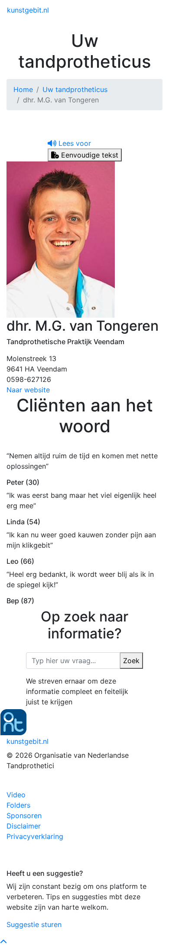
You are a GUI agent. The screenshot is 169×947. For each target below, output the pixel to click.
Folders (18, 805)
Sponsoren (24, 815)
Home (23, 89)
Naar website (28, 389)
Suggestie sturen (34, 924)
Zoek (131, 660)
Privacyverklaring (34, 836)
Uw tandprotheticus (74, 89)
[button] (69, 143)
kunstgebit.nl (28, 10)
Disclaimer (23, 826)
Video (16, 794)
